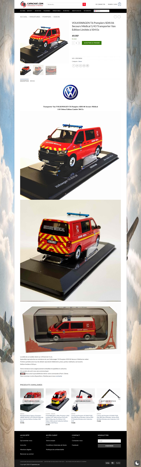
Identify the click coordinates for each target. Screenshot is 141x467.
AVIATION (38, 11)
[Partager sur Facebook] (73, 65)
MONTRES (66, 11)
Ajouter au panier (92, 43)
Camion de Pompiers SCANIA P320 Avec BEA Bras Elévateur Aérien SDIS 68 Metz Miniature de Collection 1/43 (108, 417)
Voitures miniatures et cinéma (76, 461)
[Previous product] (119, 16)
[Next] (65, 41)
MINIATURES (56, 11)
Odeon (56, 17)
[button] (100, 4)
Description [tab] (24, 81)
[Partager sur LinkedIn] (87, 65)
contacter (59, 376)
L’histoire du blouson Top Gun (54, 461)
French (98, 10)
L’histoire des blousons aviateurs (31, 461)
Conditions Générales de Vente (56, 445)
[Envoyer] (84, 4)
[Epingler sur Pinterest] (84, 65)
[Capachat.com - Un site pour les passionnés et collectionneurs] (32, 4)
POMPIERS (46, 17)
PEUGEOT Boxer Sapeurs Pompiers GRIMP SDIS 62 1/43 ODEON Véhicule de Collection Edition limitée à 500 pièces (31, 418)
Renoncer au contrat (27, 454)
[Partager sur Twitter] (77, 65)
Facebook (75, 445)
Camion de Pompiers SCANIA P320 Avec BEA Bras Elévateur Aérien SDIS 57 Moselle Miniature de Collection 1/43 (82, 418)
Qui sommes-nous (26, 440)
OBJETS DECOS (76, 11)
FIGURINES (47, 11)
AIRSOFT (29, 11)
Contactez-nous (77, 440)
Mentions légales (25, 449)
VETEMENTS (87, 11)
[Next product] (115, 16)
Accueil (23, 11)
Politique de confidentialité (55, 449)
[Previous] (23, 41)
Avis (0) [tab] (32, 81)
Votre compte (50, 440)
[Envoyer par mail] (80, 65)
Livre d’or (23, 445)
